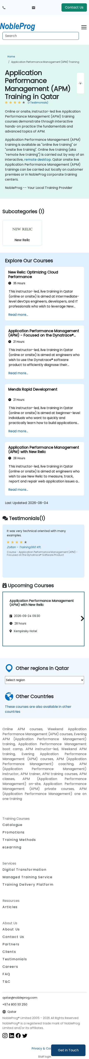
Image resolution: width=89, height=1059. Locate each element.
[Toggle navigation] (84, 26)
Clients (9, 951)
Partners (10, 944)
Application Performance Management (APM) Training (45, 62)
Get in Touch (68, 1050)
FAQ (6, 974)
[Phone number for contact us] (4, 7)
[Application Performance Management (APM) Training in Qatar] (21, 26)
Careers (10, 966)
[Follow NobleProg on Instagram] (4, 1035)
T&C (6, 981)
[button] (81, 618)
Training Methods (19, 839)
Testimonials (14, 959)
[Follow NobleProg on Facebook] (18, 1035)
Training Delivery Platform (28, 884)
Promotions (13, 832)
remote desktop (37, 159)
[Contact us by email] (33, 7)
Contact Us (74, 7)
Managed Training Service (27, 877)
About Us (11, 929)
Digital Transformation (24, 869)
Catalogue (12, 824)
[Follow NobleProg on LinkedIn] (11, 1035)
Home (11, 56)
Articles (10, 907)
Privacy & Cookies (44, 1048)
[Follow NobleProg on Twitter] (24, 1035)
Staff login (44, 1056)
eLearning (11, 847)
